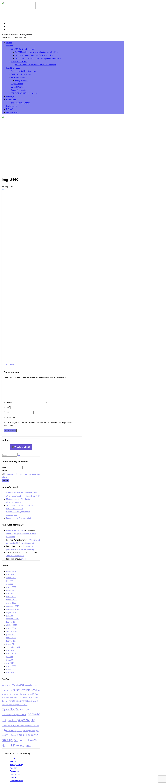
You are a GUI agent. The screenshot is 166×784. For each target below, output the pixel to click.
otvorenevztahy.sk (9, 715)
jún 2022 (9, 584)
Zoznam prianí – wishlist (20, 103)
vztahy (7, 734)
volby (35, 730)
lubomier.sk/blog (13, 112)
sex (12, 725)
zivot (8, 745)
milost (35, 701)
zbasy (22, 740)
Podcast (9, 46)
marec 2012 (11, 638)
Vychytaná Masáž (18, 77)
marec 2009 (11, 653)
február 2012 (11, 641)
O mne (9, 42)
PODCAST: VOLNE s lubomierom (24, 93)
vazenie (11, 730)
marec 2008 (11, 666)
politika (14, 720)
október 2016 (11, 625)
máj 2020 (10, 593)
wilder (15, 735)
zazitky (10, 740)
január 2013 (10, 634)
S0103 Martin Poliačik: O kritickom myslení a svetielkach (38, 58)
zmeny (22, 746)
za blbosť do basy (29, 734)
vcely (19, 731)
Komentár (9, 402)
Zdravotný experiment (15, 556)
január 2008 (11, 669)
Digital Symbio (17, 84)
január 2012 (10, 644)
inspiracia (16, 697)
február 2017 (11, 622)
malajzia (15, 701)
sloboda (30, 726)
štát (31, 746)
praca (28, 720)
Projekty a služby (13, 68)
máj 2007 (10, 672)
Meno (7, 407)
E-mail (7, 412)
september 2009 (13, 647)
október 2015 (11, 631)
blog (33, 685)
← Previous (6, 364)
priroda (5, 726)
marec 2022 (11, 587)
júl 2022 (9, 581)
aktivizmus (8, 685)
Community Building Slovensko (23, 71)
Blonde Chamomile (18, 90)
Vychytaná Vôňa (21, 80)
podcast (21, 714)
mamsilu (26, 701)
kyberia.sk (33, 697)
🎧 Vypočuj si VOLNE (21, 447)
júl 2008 (9, 657)
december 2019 (12, 606)
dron (6, 694)
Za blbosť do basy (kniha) (21, 74)
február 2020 (11, 600)
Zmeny (23, 559)
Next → (14, 364)
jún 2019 (9, 615)
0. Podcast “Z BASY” (19, 61)
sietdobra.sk (20, 726)
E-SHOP (9, 109)
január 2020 (11, 603)
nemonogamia (26, 709)
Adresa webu (9, 417)
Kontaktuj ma (11, 106)
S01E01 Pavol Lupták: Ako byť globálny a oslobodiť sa (36, 52)
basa (27, 685)
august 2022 (11, 577)
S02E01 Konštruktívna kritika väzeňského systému (35, 65)
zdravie (32, 740)
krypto (25, 697)
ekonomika (14, 694)
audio (18, 685)
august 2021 (11, 590)
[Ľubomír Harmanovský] (83, 171)
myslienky (10, 709)
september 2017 (12, 619)
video (27, 730)
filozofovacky (27, 694)
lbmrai (6, 701)
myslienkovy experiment (15, 704)
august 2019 (11, 612)
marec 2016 (11, 628)
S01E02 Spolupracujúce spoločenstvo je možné (34, 55)
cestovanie (26, 690)
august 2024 (11, 571)
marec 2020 (11, 596)
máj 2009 (10, 650)
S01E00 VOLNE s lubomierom (23, 49)
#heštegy (10, 96)
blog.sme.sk (8, 690)
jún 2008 (9, 660)
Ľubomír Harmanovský (15, 530)
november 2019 (12, 609)
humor (7, 697)
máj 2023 (10, 574)
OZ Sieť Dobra (17, 87)
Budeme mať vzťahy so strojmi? (19, 518)
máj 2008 (10, 663)
